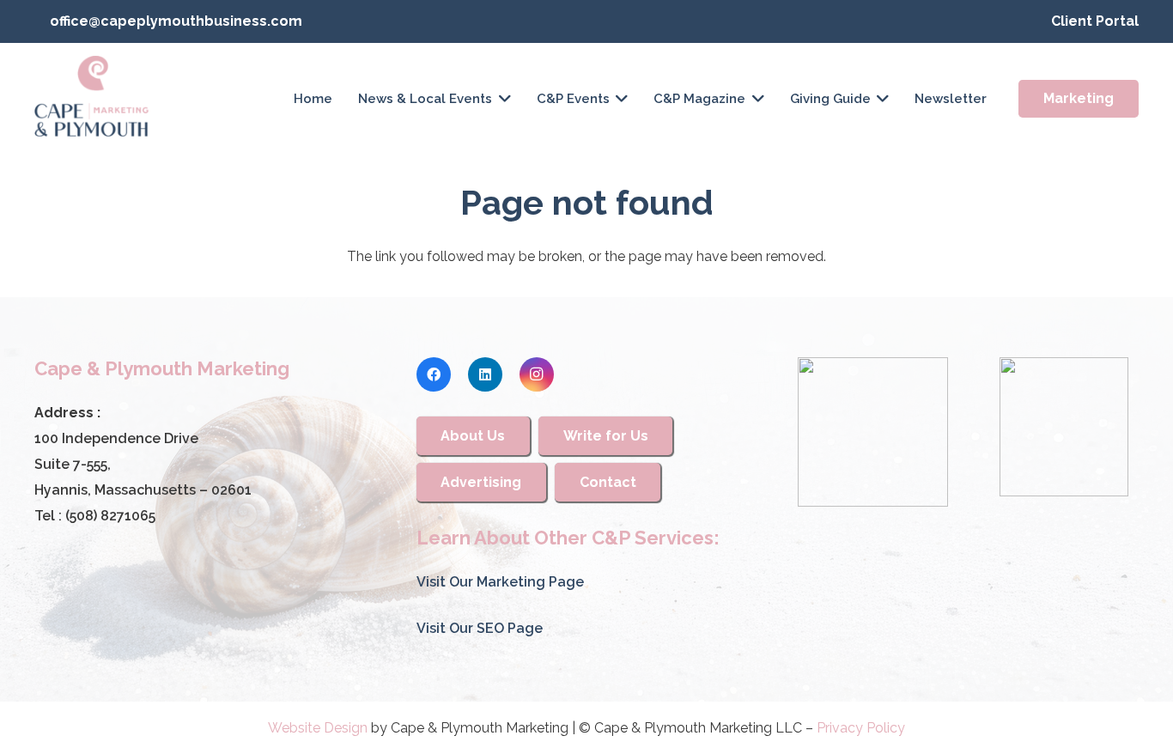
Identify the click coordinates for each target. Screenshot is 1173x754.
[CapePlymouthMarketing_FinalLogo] (91, 99)
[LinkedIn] (485, 374)
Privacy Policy (861, 728)
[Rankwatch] (872, 432)
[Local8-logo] (1064, 426)
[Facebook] (433, 374)
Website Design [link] (318, 728)
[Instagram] (537, 374)
